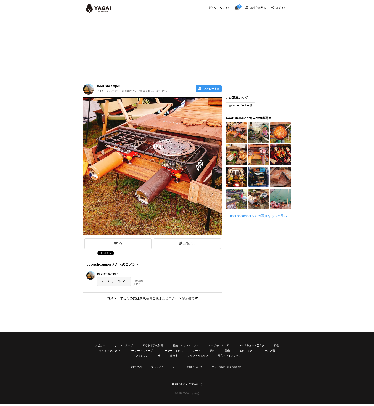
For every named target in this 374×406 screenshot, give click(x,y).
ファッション (140, 355)
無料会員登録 (258, 8)
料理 (276, 345)
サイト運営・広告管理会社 (227, 367)
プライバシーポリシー (164, 367)
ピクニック (245, 350)
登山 (227, 350)
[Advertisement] (187, 48)
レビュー (100, 345)
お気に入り (189, 243)
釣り (212, 350)
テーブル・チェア (218, 345)
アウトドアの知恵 (152, 345)
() (120, 243)
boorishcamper (108, 86)
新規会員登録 (149, 298)
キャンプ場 (268, 350)
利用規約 (136, 367)
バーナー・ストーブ (141, 350)
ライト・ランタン (109, 350)
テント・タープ (124, 345)
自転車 (174, 355)
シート (196, 350)
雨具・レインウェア (229, 355)
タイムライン (222, 8)
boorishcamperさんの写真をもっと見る (258, 216)
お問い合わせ (194, 367)
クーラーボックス (172, 350)
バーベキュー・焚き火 (251, 345)
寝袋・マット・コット (186, 345)
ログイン (281, 8)
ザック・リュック (197, 355)
